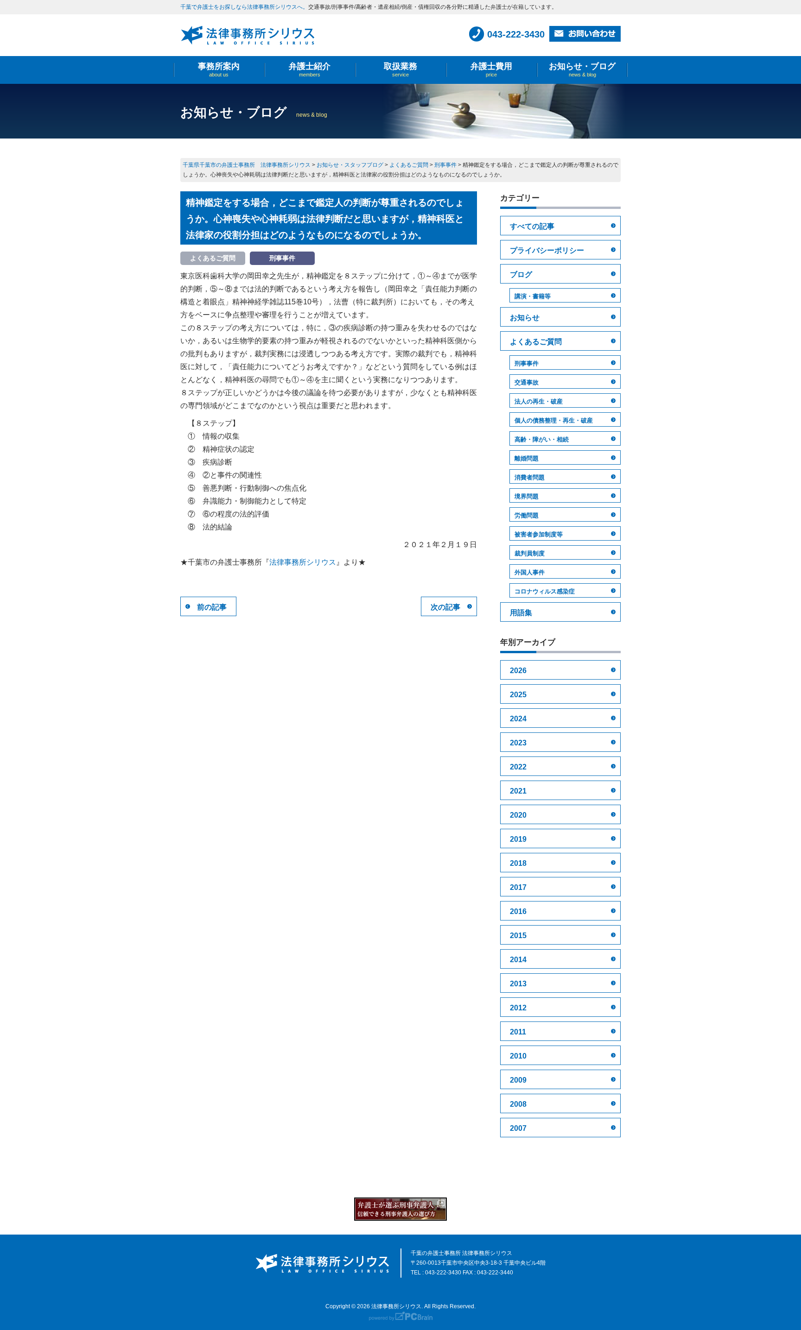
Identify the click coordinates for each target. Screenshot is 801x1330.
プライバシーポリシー (547, 250)
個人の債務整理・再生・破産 (554, 420)
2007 (518, 1128)
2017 (518, 887)
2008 (518, 1104)
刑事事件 (527, 363)
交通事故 (527, 382)
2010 (518, 1056)
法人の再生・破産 (539, 401)
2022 (518, 767)
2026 (518, 670)
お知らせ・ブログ (582, 69)
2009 (518, 1080)
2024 (518, 719)
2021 (518, 791)
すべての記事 (532, 226)
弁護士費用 (491, 69)
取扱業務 (400, 69)
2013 (518, 984)
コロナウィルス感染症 (545, 591)
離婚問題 (527, 458)
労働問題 (527, 515)
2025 (518, 695)
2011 (518, 1032)
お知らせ (525, 317)
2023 (518, 743)
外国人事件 (530, 572)
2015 (518, 935)
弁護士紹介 (310, 69)
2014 (518, 960)
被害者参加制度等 (539, 534)
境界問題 (527, 496)
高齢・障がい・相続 (542, 439)
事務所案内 (219, 69)
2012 (518, 1008)
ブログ (521, 274)
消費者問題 (530, 477)
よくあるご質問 (536, 342)
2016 (518, 911)
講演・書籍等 (533, 296)
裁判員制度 (530, 553)
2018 (518, 863)
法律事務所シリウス (302, 562)
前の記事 (212, 607)
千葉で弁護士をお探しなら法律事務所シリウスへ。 (244, 7)
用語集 (521, 613)
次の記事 (445, 607)
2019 (518, 839)
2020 (518, 815)
